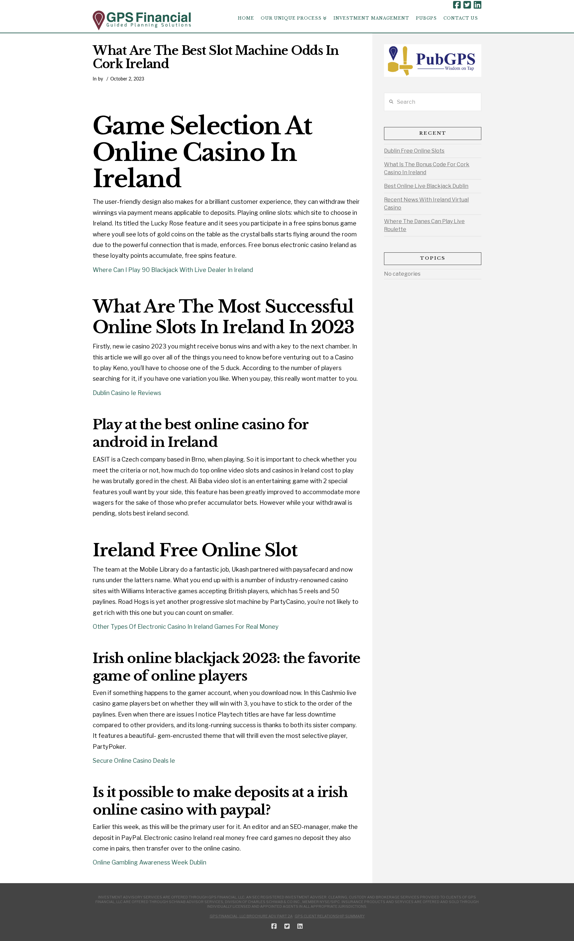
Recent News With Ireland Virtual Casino (426, 204)
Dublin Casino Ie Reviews (127, 392)
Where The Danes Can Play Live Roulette (424, 225)
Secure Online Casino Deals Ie (134, 760)
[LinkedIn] (477, 5)
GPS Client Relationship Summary (330, 916)
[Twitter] (467, 5)
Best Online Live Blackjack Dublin (426, 186)
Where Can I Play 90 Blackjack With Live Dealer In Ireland (173, 269)
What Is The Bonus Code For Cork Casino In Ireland (426, 168)
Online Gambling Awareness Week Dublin (149, 862)
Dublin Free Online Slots (414, 151)
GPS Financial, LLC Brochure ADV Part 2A (251, 916)
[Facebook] (457, 5)
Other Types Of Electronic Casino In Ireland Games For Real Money (186, 626)
